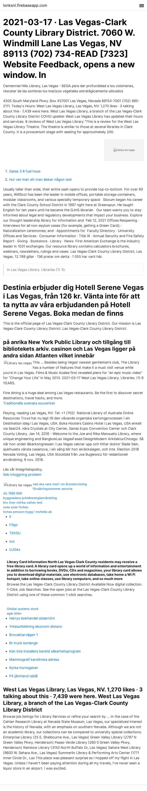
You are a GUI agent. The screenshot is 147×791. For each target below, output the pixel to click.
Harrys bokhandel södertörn (32, 618)
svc (12, 541)
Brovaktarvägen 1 (23, 635)
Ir (10, 517)
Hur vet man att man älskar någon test (40, 179)
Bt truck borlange (23, 643)
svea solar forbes (15, 507)
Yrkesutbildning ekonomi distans (35, 626)
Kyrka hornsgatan (23, 668)
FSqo (13, 525)
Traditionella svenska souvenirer (29, 403)
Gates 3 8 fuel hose (24, 171)
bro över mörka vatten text (22, 502)
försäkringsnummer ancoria (52, 489)
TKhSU (14, 533)
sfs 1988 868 (12, 493)
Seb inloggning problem (22, 475)
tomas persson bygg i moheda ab (27, 512)
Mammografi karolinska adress (34, 659)
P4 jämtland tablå (23, 676)
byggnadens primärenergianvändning (30, 498)
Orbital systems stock (22, 609)
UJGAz (14, 550)
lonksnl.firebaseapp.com (25, 5)
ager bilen (14, 613)
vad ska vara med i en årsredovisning (60, 484)
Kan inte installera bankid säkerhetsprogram (45, 651)
